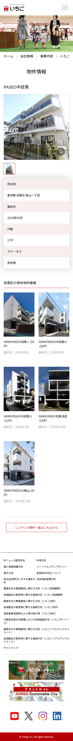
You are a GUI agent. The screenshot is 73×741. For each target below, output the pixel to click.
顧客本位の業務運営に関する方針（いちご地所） (30, 601)
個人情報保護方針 (13, 566)
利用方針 (41, 560)
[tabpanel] (36, 127)
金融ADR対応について (48, 573)
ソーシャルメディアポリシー (52, 566)
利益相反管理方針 (46, 579)
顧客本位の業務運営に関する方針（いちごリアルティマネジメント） (36, 630)
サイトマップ (11, 647)
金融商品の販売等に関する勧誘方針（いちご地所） (32, 607)
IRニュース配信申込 (14, 560)
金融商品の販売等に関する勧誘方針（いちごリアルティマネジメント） (36, 640)
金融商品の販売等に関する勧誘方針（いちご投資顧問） (34, 594)
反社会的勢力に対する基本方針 (19, 580)
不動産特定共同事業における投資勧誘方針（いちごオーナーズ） (36, 621)
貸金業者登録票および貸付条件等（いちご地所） (30, 613)
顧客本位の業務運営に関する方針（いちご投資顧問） (33, 588)
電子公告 (8, 573)
